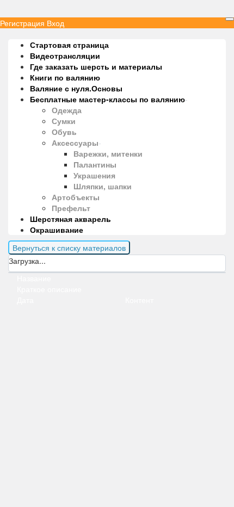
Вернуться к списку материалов (69, 247)
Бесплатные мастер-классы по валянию (107, 99)
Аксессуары (75, 142)
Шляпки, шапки (102, 186)
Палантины (94, 164)
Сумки (64, 120)
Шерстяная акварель (70, 218)
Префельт (71, 207)
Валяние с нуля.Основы (76, 88)
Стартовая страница (69, 44)
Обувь (64, 131)
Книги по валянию (65, 77)
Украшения (94, 175)
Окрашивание (56, 229)
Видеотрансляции (65, 55)
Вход (55, 22)
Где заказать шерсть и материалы (96, 66)
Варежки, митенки (108, 153)
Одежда (67, 109)
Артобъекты (76, 196)
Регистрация (22, 22)
